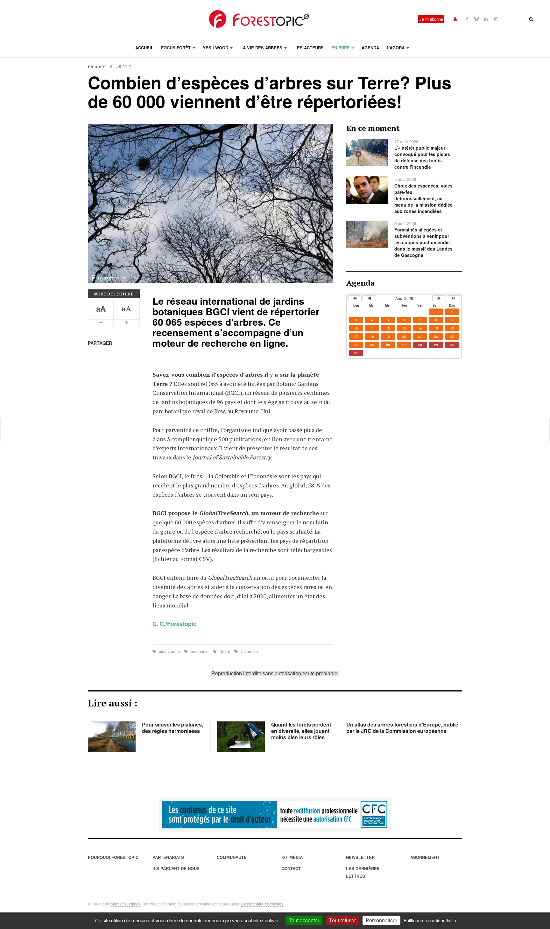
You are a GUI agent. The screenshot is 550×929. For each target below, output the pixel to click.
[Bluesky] (476, 18)
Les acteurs (309, 48)
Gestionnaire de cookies (262, 903)
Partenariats (168, 857)
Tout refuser (342, 920)
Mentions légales (125, 903)
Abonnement (425, 857)
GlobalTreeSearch (223, 513)
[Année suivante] (453, 298)
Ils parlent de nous (176, 868)
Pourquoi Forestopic (113, 857)
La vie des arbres (262, 48)
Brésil (224, 651)
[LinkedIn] (486, 18)
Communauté (232, 857)
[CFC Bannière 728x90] (275, 815)
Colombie (248, 651)
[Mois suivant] (439, 298)
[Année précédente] (355, 298)
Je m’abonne (431, 19)
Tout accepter (304, 920)
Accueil (144, 48)
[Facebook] (467, 18)
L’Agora (396, 48)
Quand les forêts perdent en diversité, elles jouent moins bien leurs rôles (301, 731)
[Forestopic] (259, 19)
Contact (291, 868)
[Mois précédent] (369, 298)
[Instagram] (496, 18)
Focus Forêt (176, 48)
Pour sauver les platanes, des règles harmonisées (172, 727)
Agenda (370, 48)
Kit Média (292, 857)
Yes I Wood (216, 48)
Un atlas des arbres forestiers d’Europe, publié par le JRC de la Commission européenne (402, 727)
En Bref (341, 48)
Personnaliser (381, 920)
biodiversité (169, 651)
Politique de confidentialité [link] (430, 920)
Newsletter (360, 857)
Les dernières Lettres (363, 872)
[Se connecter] (455, 18)
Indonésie (199, 651)
